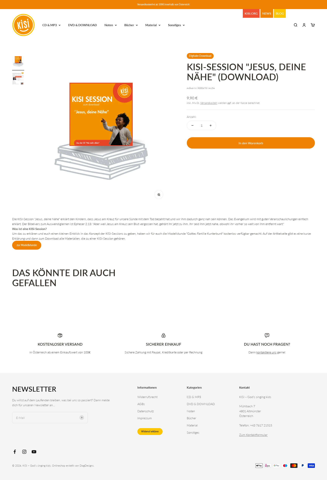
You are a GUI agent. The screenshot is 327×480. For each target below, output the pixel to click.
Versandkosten (208, 102)
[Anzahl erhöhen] (210, 125)
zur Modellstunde (27, 245)
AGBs (141, 404)
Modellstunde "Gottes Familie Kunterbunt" (195, 233)
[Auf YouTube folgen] (34, 451)
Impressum (144, 418)
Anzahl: (191, 116)
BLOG (280, 13)
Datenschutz (145, 411)
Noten (108, 25)
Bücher (129, 25)
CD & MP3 (49, 25)
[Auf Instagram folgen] (24, 451)
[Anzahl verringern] (192, 125)
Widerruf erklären (150, 431)
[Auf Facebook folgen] (14, 451)
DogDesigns (87, 465)
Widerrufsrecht (147, 397)
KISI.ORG (251, 13)
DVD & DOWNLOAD (82, 25)
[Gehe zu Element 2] (18, 79)
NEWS (266, 13)
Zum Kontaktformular (253, 434)
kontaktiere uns (266, 352)
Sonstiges (174, 25)
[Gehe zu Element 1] (18, 61)
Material (151, 25)
